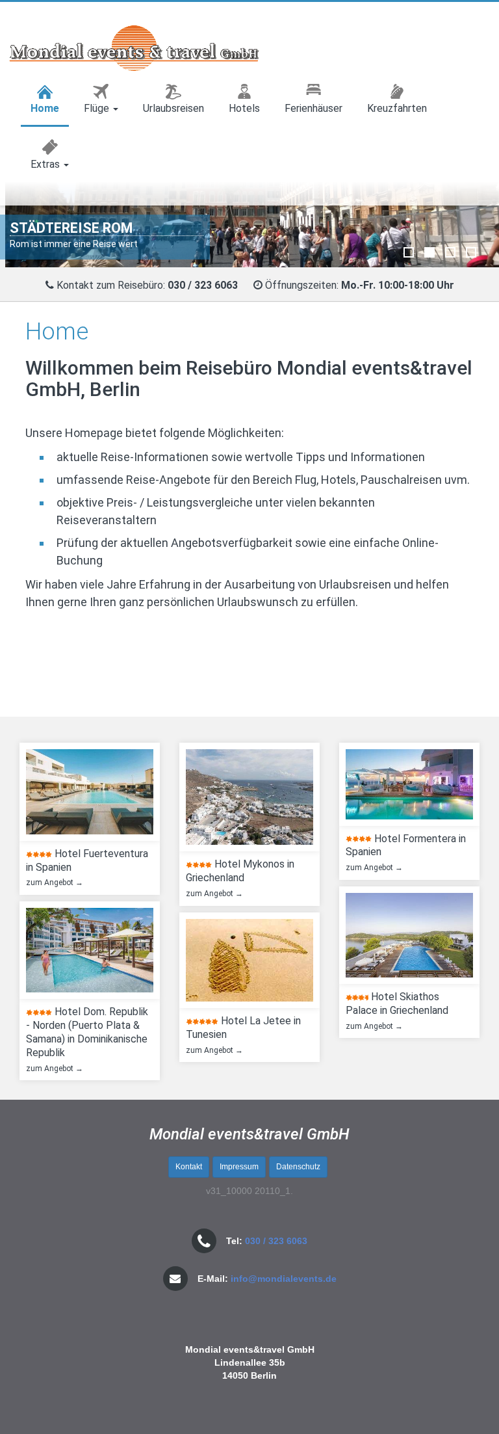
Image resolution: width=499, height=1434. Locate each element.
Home (45, 108)
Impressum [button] (239, 1166)
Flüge (98, 108)
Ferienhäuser (313, 108)
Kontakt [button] (188, 1166)
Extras (46, 164)
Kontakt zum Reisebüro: (111, 285)
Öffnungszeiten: (359, 285)
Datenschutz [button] (298, 1166)
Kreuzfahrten (397, 108)
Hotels (244, 108)
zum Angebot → (52, 882)
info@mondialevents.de (284, 1278)
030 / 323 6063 (276, 1241)
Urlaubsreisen (173, 108)
